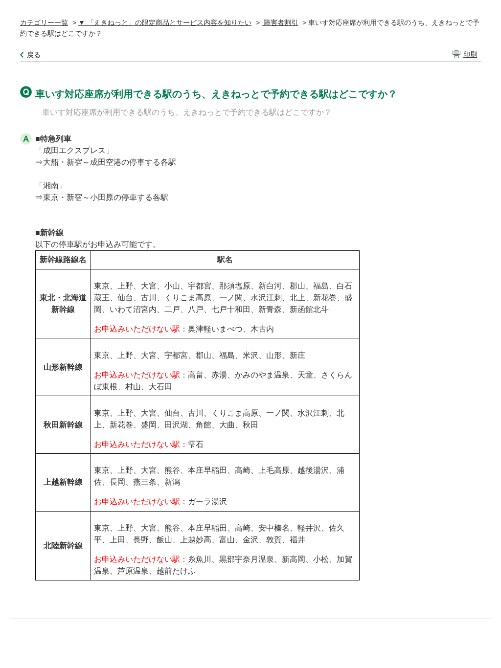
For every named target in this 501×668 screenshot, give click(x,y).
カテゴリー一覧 (44, 22)
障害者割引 (280, 22)
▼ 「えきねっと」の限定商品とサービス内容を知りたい (164, 22)
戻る (34, 55)
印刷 (470, 54)
